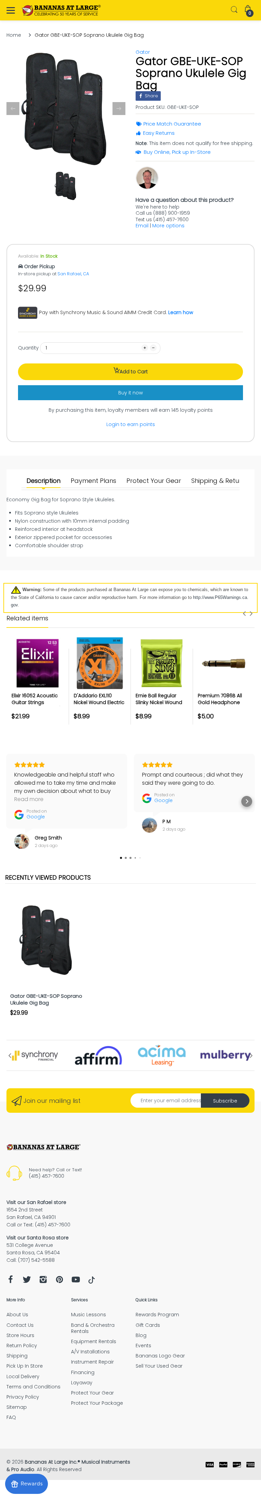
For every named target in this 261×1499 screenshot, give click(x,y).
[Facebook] (10, 1281)
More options (168, 225)
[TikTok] (91, 1281)
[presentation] (244, 613)
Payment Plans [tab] (93, 481)
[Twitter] (27, 1281)
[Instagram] (43, 1281)
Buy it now (130, 392)
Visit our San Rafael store (36, 1202)
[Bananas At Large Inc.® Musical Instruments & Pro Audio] (62, 10)
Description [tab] (43, 481)
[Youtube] (76, 1281)
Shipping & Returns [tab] (219, 481)
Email (142, 225)
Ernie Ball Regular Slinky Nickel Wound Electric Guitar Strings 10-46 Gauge (161, 705)
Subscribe (225, 1100)
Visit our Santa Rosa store (37, 1237)
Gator (143, 52)
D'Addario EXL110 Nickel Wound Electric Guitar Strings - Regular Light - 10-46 (99, 705)
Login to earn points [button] (130, 424)
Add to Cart (134, 371)
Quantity (28, 348)
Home (13, 35)
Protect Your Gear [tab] (153, 481)
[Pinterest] (59, 1281)
